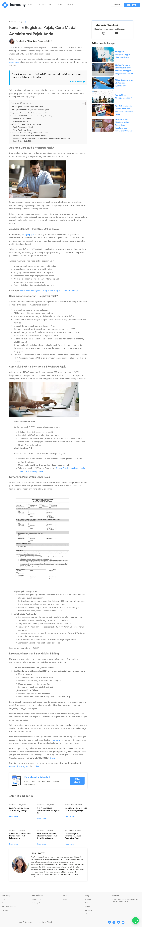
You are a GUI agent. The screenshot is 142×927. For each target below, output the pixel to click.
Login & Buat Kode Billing (23, 141)
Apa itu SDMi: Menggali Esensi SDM (123, 96)
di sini (52, 757)
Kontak (52, 5)
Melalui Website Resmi (22, 118)
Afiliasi (64, 899)
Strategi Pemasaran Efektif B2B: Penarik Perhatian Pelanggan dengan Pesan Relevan (124, 69)
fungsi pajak (28, 234)
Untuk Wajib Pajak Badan (22, 130)
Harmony (55, 740)
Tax (25, 22)
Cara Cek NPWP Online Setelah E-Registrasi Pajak (32, 115)
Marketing (88, 910)
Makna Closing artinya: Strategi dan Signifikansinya (124, 83)
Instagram (24, 766)
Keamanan (6, 903)
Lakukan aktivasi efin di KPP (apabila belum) (29, 135)
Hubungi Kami (37, 903)
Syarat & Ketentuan (25, 922)
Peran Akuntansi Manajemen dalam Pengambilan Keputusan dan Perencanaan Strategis (124, 125)
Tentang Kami (37, 899)
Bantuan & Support (9, 906)
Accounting (89, 899)
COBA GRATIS (77, 780)
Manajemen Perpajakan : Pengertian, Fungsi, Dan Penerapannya (48, 290)
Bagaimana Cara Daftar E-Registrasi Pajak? (28, 112)
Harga (31, 5)
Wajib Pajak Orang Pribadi (23, 127)
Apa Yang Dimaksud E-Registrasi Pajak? (27, 106)
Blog (60, 5)
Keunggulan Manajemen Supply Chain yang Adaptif (122, 54)
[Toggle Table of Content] (82, 103)
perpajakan (14, 62)
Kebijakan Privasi (45, 922)
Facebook (13, 766)
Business (88, 903)
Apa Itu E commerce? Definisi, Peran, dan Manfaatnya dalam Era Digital (124, 110)
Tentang (40, 5)
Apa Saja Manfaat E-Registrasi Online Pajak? (29, 109)
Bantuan (70, 5)
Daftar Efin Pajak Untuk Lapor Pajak (26, 124)
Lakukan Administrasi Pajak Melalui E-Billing (29, 132)
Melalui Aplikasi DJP (20, 121)
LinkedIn (37, 766)
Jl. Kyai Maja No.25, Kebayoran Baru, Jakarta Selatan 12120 (125, 900)
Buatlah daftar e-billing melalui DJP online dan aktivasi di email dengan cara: (41, 138)
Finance (87, 906)
